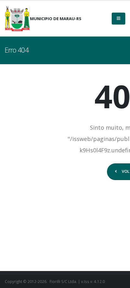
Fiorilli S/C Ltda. (63, 281)
